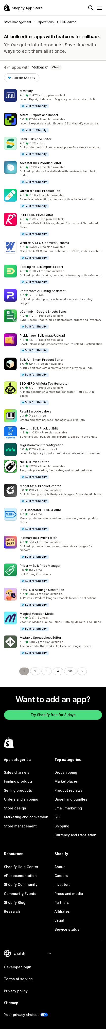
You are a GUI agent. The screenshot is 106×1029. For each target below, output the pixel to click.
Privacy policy (16, 991)
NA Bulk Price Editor (34, 462)
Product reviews (68, 790)
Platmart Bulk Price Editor (38, 538)
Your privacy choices (21, 1014)
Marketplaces (66, 781)
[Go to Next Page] (82, 671)
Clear (55, 67)
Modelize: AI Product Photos (40, 486)
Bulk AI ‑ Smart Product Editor (42, 359)
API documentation (20, 876)
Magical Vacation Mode (36, 614)
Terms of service (18, 979)
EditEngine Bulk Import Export (41, 267)
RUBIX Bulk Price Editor (36, 215)
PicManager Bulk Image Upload (42, 335)
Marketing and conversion (26, 817)
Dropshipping (65, 772)
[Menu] (99, 7)
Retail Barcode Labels (35, 411)
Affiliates (62, 911)
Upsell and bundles (70, 799)
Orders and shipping (21, 799)
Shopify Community (20, 884)
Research (12, 911)
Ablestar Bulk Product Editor (40, 163)
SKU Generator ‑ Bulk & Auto (40, 510)
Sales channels (16, 772)
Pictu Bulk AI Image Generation (42, 590)
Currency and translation (75, 835)
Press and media (68, 894)
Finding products (18, 781)
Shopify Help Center (21, 867)
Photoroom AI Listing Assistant (43, 291)
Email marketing (68, 808)
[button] (53, 99)
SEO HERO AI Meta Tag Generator (44, 383)
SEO (57, 817)
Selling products (18, 790)
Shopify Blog (14, 902)
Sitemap (11, 1003)
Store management (20, 826)
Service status (66, 929)
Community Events (20, 894)
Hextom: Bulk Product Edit (39, 428)
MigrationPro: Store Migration (41, 445)
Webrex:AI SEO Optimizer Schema (44, 243)
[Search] (90, 7)
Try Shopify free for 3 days (53, 715)
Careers (61, 876)
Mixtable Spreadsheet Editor (40, 637)
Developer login (17, 967)
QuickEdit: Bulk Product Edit (40, 191)
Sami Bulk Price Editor (36, 139)
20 (70, 671)
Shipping (61, 826)
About (59, 867)
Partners (61, 902)
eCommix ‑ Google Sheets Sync (43, 311)
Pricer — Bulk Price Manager (40, 565)
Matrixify (26, 91)
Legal (59, 920)
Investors (62, 884)
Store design (15, 808)
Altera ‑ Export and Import (39, 115)
